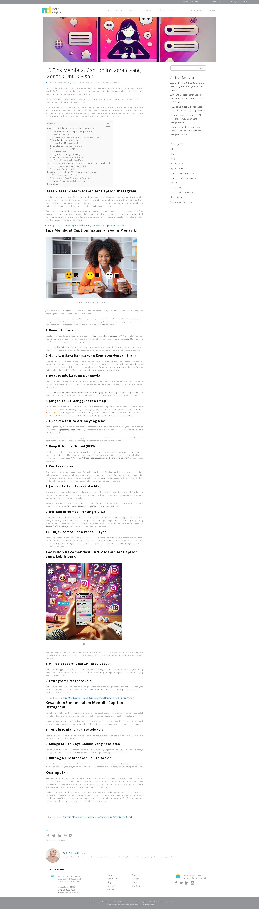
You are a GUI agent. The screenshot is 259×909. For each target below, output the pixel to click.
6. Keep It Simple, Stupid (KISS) (64, 149)
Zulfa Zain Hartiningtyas (108, 82)
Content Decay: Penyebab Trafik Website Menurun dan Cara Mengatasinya (185, 119)
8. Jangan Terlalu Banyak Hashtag (65, 154)
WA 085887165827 (190, 2)
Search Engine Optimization (183, 178)
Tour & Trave (103, 902)
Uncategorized (177, 197)
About (119, 10)
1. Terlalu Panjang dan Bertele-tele (66, 175)
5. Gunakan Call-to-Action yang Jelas (66, 146)
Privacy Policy (196, 10)
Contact (211, 10)
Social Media (176, 187)
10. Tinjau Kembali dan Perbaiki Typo (67, 160)
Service (130, 10)
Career (182, 10)
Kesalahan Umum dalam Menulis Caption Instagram (72, 172)
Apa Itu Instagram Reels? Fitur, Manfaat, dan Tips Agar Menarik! (91, 225)
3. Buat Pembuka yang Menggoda (65, 140)
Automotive (92, 902)
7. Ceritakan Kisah (58, 151)
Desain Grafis (176, 163)
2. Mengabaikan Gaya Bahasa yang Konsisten (70, 178)
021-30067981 (214, 2)
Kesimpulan (53, 184)
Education (168, 902)
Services (136, 875)
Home (108, 10)
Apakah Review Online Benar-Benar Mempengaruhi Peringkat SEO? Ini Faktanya (187, 86)
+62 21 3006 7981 (67, 889)
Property (112, 902)
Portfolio (111, 889)
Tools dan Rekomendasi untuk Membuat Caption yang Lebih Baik (78, 163)
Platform (160, 10)
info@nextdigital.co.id (240, 2)
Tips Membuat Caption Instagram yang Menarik (70, 131)
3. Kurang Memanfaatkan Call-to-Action (67, 181)
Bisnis (173, 154)
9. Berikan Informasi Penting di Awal (66, 157)
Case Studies (113, 878)
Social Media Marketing (60, 82)
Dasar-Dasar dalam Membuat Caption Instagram (70, 128)
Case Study (146, 10)
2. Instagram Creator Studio (62, 169)
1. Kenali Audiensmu (59, 134)
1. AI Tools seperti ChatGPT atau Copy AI (68, 166)
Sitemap (136, 885)
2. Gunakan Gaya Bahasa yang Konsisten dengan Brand (75, 137)
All (171, 149)
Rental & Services (123, 902)
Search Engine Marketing (182, 173)
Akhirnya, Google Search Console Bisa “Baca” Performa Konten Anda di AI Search (187, 98)
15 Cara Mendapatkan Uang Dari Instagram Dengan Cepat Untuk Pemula (96, 698)
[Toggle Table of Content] (106, 124)
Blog (171, 10)
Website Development (181, 202)
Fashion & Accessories (155, 902)
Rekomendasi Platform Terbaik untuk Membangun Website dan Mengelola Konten (185, 131)
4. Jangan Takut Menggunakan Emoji (66, 143)
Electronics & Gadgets (138, 902)
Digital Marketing (178, 168)
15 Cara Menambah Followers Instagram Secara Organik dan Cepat (97, 817)
